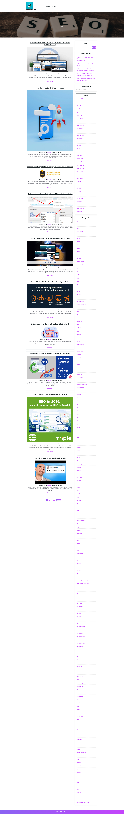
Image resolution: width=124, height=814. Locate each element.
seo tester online (80, 639)
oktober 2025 (80, 132)
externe (78, 347)
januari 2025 (79, 161)
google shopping (80, 387)
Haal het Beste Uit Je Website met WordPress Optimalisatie (50, 282)
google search (80, 381)
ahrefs (78, 238)
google (78, 364)
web (78, 732)
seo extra (79, 616)
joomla (78, 440)
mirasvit (78, 487)
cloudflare (79, 294)
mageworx (79, 470)
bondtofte (49, 73)
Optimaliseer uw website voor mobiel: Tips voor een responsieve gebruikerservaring (85, 59)
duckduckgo (79, 327)
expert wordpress (80, 344)
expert (78, 341)
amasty (78, 251)
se (77, 566)
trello (78, 699)
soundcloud (79, 666)
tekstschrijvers (80, 686)
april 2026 (79, 112)
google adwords (80, 367)
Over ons (48, 6)
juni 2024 (79, 185)
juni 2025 (79, 145)
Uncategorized (80, 716)
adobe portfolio (80, 231)
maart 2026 (79, 115)
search (78, 576)
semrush (79, 586)
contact (78, 298)
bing (78, 278)
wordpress (79, 775)
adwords (79, 235)
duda (78, 331)
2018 (78, 221)
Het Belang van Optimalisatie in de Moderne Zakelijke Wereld (50, 324)
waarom (78, 726)
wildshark (79, 766)
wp (77, 779)
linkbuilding (79, 464)
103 (54, 500)
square (78, 673)
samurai (78, 556)
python (78, 546)
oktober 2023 (80, 211)
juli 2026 (79, 102)
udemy (78, 709)
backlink (78, 274)
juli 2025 (79, 142)
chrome (78, 291)
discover (79, 318)
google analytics (80, 371)
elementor (79, 334)
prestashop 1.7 (80, 537)
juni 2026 (79, 105)
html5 (78, 420)
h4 (77, 407)
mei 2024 (79, 188)
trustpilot (79, 702)
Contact (54, 6)
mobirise (79, 493)
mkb (78, 490)
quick (78, 550)
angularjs (79, 258)
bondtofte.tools (31, 10)
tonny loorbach (80, 693)
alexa (78, 245)
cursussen (79, 308)
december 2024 (80, 165)
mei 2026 (79, 108)
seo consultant (80, 606)
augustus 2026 (80, 98)
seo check (79, 600)
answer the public (80, 261)
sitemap (78, 659)
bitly (78, 281)
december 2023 (80, 205)
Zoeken (86, 43)
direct (78, 314)
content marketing (81, 301)
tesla (78, 689)
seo (77, 590)
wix (77, 769)
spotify (78, 669)
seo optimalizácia (81, 626)
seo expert (79, 613)
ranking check (80, 553)
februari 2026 (80, 118)
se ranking (79, 570)
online (78, 517)
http (78, 424)
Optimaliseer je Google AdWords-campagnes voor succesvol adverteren (50, 167)
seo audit (79, 596)
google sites (79, 391)
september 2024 (80, 175)
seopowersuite (80, 646)
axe (77, 271)
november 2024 (80, 168)
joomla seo (79, 444)
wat (77, 729)
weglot (78, 759)
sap (77, 560)
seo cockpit (79, 603)
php (77, 523)
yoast (78, 789)
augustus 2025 (80, 138)
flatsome (79, 354)
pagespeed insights (81, 520)
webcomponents (80, 736)
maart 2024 (79, 195)
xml (77, 785)
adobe (78, 228)
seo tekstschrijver (81, 636)
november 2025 (80, 128)
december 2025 (80, 125)
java (78, 434)
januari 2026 (79, 122)
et (77, 337)
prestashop (79, 533)
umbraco (79, 712)
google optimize (80, 377)
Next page (59, 500)
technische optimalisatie (82, 683)
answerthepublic (80, 264)
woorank (79, 772)
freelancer (79, 361)
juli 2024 (79, 181)
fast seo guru (80, 351)
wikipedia (79, 762)
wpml (78, 782)
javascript (79, 437)
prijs (78, 540)
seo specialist (80, 633)
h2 (77, 400)
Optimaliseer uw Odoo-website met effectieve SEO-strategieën (50, 353)
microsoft (79, 483)
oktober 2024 (80, 171)
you (77, 795)
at (77, 268)
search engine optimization (83, 583)
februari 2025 (80, 158)
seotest (78, 653)
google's (79, 394)
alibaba (78, 248)
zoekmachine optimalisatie (83, 802)
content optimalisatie (81, 304)
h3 (77, 404)
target (78, 679)
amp (78, 254)
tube (78, 706)
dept (78, 311)
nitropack (79, 500)
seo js (78, 623)
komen (78, 450)
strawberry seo (80, 676)
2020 (78, 225)
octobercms (79, 513)
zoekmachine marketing (82, 799)
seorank (78, 649)
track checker (80, 696)
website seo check (81, 756)
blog (78, 284)
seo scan (79, 629)
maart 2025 (79, 155)
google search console (82, 384)
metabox (79, 480)
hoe (77, 417)
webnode (79, 742)
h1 (77, 397)
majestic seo (79, 477)
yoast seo (79, 792)
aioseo (78, 241)
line (77, 460)
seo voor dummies (81, 643)
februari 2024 (80, 198)
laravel (78, 457)
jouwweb (79, 447)
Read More (49, 81)
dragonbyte (79, 321)
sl (77, 663)
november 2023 (80, 208)
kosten (78, 454)
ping (78, 527)
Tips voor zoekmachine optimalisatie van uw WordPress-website (50, 238)
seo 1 (78, 593)
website (78, 749)
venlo (78, 719)
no (77, 507)
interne (78, 427)
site (77, 656)
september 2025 (80, 135)
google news (79, 374)
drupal (78, 324)
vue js (78, 722)
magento (79, 467)
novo (78, 510)
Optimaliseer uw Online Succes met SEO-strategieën (50, 394)
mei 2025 (79, 148)
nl (77, 503)
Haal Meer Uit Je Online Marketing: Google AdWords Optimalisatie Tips (50, 194)
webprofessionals (81, 746)
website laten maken (81, 752)
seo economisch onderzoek (83, 610)
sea (77, 573)
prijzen (78, 543)
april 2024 (79, 191)
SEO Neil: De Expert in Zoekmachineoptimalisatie (50, 458)
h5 (77, 410)
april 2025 (79, 152)
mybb (78, 497)
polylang (79, 530)
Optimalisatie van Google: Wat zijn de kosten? (50, 88)
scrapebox (79, 563)
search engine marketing (82, 580)
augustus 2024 (80, 178)
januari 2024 (79, 201)
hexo (78, 414)
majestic (79, 473)
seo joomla (79, 620)
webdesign (79, 739)
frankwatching (80, 357)
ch (77, 288)
